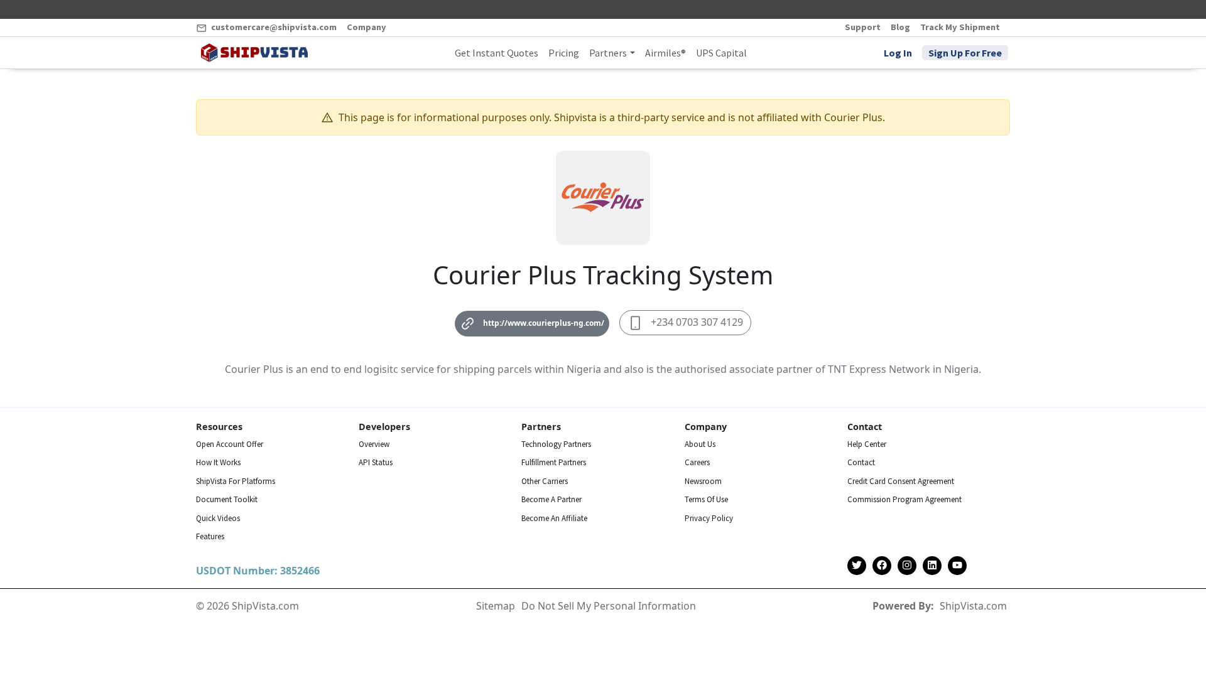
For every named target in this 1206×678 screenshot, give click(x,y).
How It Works (218, 462)
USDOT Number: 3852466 (258, 571)
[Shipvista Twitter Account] (857, 566)
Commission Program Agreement (904, 499)
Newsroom (703, 481)
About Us (700, 444)
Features (210, 536)
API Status (376, 462)
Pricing (563, 52)
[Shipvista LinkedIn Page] (932, 566)
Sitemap (495, 606)
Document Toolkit (227, 499)
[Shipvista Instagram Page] (907, 566)
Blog (900, 27)
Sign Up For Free (965, 52)
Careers (697, 462)
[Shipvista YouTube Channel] (957, 566)
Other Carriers (544, 481)
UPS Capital (721, 52)
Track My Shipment (960, 27)
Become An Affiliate (554, 518)
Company (366, 27)
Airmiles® (665, 52)
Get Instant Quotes (496, 52)
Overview (374, 444)
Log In (898, 52)
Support (863, 27)
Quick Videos (218, 518)
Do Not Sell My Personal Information (608, 606)
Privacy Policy (709, 518)
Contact (861, 462)
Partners (608, 52)
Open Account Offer (229, 444)
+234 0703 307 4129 (697, 322)
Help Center (866, 444)
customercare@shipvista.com (273, 27)
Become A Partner (551, 499)
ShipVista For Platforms (235, 481)
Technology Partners (556, 444)
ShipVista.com (973, 606)
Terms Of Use (706, 499)
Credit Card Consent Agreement (900, 481)
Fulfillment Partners (553, 462)
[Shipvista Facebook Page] (882, 566)
